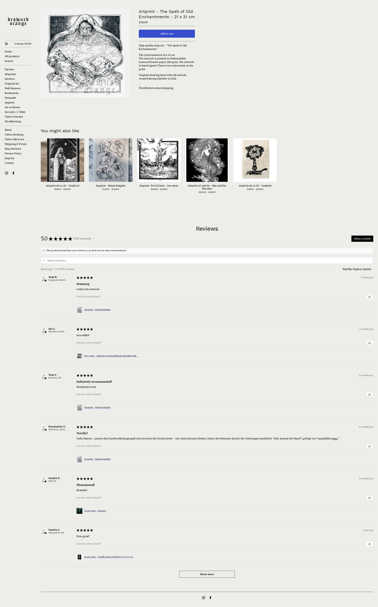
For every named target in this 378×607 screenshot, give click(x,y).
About (8, 129)
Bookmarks (12, 93)
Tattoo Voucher (14, 116)
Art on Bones (12, 107)
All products (12, 56)
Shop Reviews (13, 148)
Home (8, 51)
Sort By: (347, 269)
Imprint (9, 158)
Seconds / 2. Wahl (15, 111)
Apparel (9, 102)
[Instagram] (7, 173)
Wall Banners (13, 88)
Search (9, 61)
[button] (93, 238)
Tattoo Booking (14, 134)
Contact (9, 162)
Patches (9, 69)
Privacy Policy (13, 153)
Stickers (10, 78)
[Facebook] (13, 173)
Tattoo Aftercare (14, 139)
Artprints (10, 74)
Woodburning (13, 121)
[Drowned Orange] (18, 22)
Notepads (10, 97)
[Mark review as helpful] (369, 296)
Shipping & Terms (16, 144)
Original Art (12, 83)
